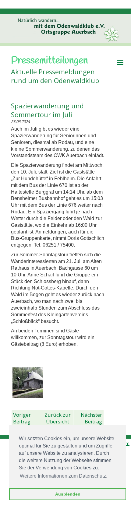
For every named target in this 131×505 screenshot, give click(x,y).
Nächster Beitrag (91, 418)
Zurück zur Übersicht (57, 418)
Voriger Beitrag (22, 418)
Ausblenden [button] (67, 494)
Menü (120, 62)
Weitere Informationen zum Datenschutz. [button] (63, 476)
